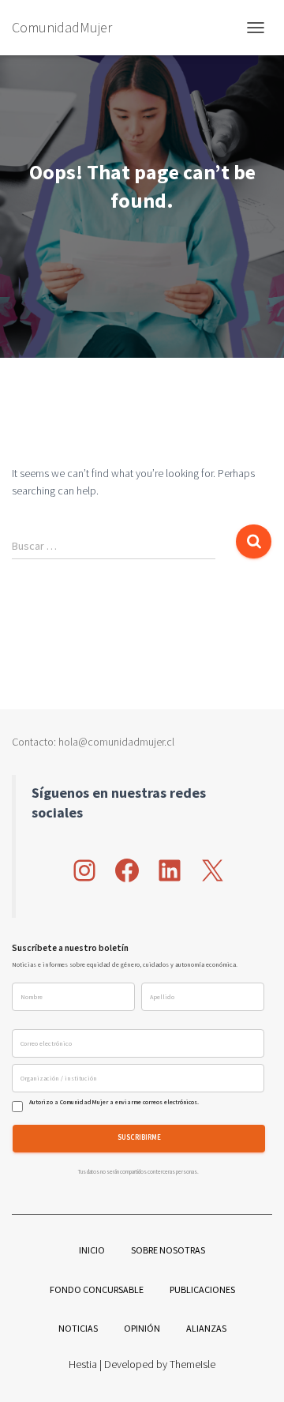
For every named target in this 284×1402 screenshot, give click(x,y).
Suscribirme (139, 1138)
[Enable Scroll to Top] (253, 1370)
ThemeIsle (192, 1364)
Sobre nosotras (168, 1250)
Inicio (92, 1250)
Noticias (78, 1328)
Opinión (142, 1328)
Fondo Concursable (97, 1289)
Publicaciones (202, 1289)
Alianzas (206, 1328)
